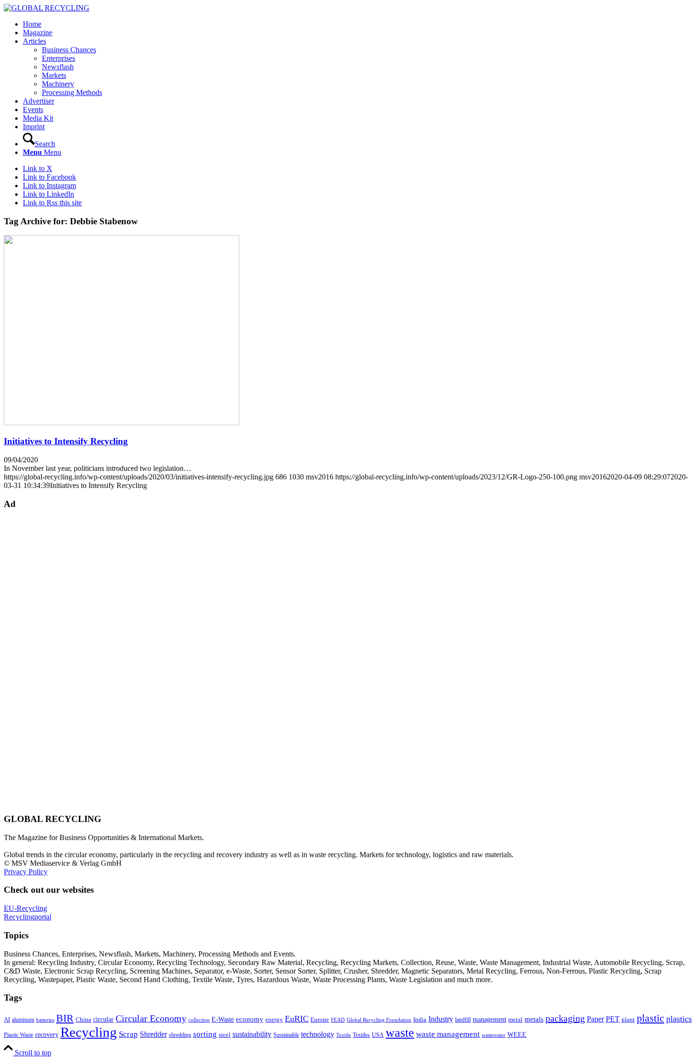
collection (199, 1020)
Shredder (153, 1034)
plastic (650, 1018)
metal (515, 1019)
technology (317, 1034)
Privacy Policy (26, 872)
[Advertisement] (42, 660)
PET (613, 1018)
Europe (320, 1019)
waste (400, 1033)
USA (378, 1035)
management (489, 1019)
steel (225, 1035)
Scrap (128, 1034)
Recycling (88, 1032)
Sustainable (286, 1035)
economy (249, 1019)
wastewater (493, 1035)
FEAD (338, 1020)
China (83, 1019)
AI (7, 1019)
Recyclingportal (27, 917)
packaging (565, 1018)
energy (274, 1019)
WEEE (516, 1034)
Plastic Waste (18, 1035)
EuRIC (297, 1018)
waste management (448, 1034)
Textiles (361, 1035)
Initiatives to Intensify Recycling (66, 441)
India (420, 1019)
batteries (45, 1020)
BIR (65, 1018)
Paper (595, 1019)
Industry (440, 1018)
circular (103, 1019)
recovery (46, 1034)
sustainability (252, 1034)
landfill (463, 1019)
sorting (205, 1034)
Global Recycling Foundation (379, 1020)
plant (628, 1019)
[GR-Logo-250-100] (46, 8)
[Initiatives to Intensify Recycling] (121, 423)
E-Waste (223, 1019)
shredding (180, 1035)
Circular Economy (151, 1018)
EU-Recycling (25, 908)
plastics (679, 1018)
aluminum (23, 1019)
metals (534, 1019)
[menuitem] (359, 24)
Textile (343, 1035)
